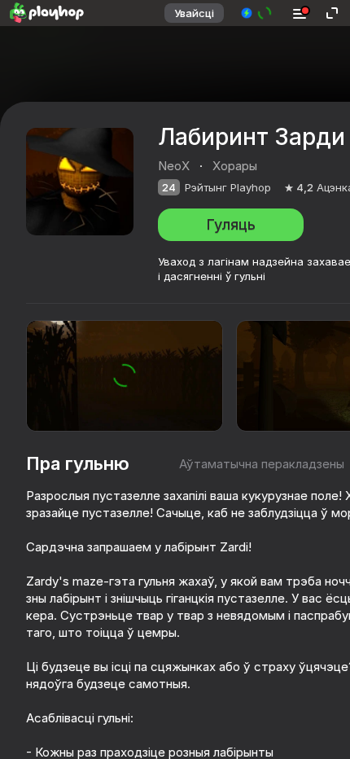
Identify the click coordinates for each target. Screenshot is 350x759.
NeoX (174, 165)
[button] (256, 13)
